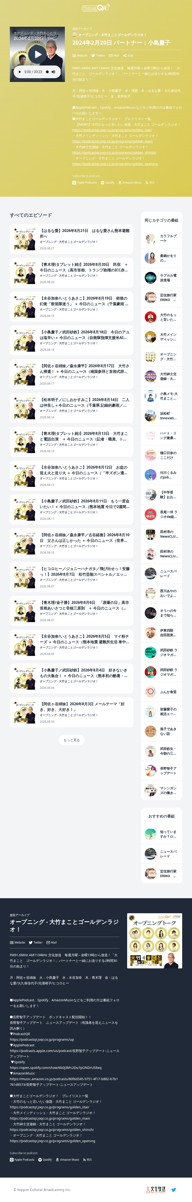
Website (82, 56)
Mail (116, 56)
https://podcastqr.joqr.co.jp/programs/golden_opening (115, 164)
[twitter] (173, 1189)
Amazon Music (132, 183)
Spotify (109, 183)
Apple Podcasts (87, 183)
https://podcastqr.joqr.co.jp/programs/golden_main (112, 141)
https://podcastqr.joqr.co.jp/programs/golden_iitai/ (112, 130)
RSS (151, 183)
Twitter (100, 56)
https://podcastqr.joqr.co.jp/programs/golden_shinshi (114, 152)
